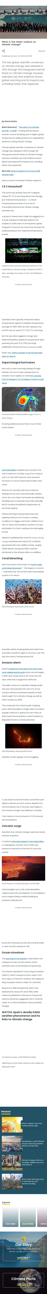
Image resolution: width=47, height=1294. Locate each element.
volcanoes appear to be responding (27, 841)
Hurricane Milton (9, 470)
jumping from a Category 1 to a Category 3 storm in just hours (23, 379)
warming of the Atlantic (16, 958)
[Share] (3, 51)
